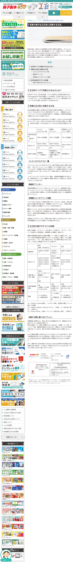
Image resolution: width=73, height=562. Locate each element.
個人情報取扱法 (45, 358)
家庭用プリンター (38, 74)
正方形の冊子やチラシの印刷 (39, 80)
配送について (8, 422)
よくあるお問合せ (9, 86)
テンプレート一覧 (9, 83)
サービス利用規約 (56, 354)
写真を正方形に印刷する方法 (39, 69)
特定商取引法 (44, 356)
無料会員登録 (8, 80)
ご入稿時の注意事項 (10, 409)
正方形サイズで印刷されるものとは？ (42, 66)
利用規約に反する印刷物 (11, 432)
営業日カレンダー (12, 437)
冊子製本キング (31, 20)
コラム (40, 20)
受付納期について (9, 416)
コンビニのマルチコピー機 (41, 72)
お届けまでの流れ (9, 90)
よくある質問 (8, 425)
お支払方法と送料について (12, 419)
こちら (56, 370)
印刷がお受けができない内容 (12, 428)
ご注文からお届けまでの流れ (12, 413)
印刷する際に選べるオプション (42, 82)
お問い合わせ (54, 360)
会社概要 (43, 354)
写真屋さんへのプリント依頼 (41, 77)
